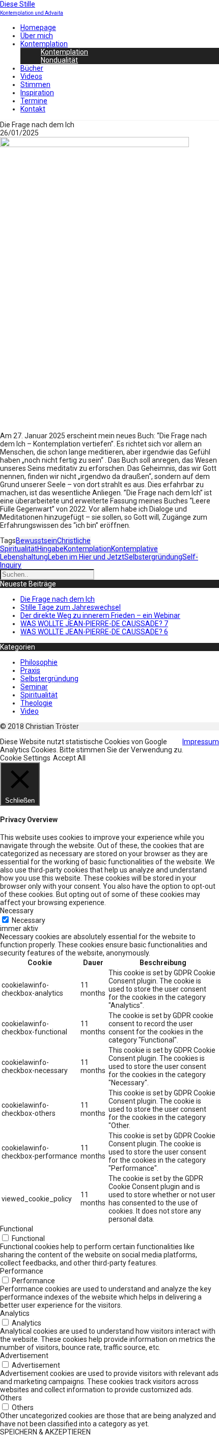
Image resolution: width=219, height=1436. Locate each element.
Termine (33, 101)
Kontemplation (44, 44)
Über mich (36, 36)
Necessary (28, 920)
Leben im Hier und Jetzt (86, 557)
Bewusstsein (36, 541)
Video (29, 711)
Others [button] (11, 1398)
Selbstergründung (153, 557)
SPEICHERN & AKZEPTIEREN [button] (45, 1432)
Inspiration (37, 93)
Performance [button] (21, 1271)
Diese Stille (17, 4)
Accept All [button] (69, 758)
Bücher (31, 68)
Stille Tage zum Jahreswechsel (70, 607)
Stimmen (35, 84)
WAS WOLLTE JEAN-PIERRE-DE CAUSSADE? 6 (94, 632)
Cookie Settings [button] (25, 758)
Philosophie (39, 662)
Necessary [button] (17, 911)
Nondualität (59, 60)
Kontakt (32, 109)
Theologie (36, 703)
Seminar (34, 687)
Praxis (30, 670)
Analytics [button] (15, 1313)
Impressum (200, 742)
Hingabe (50, 549)
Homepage (38, 27)
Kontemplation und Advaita (31, 13)
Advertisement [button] (24, 1355)
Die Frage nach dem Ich (57, 599)
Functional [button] (16, 1229)
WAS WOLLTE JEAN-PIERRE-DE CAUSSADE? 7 (94, 624)
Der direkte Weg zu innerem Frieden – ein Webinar (100, 615)
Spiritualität (39, 695)
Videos (31, 76)
